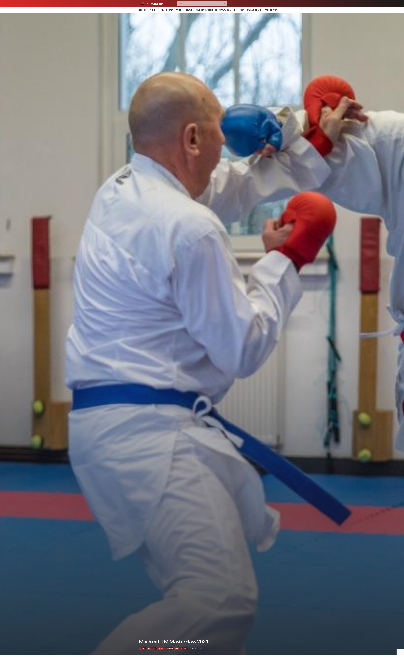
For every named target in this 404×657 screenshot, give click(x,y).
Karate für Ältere (180, 648)
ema (201, 648)
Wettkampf (152, 648)
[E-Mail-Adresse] (252, 4)
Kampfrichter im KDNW (166, 648)
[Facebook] (256, 4)
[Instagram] (259, 4)
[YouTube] (263, 4)
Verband (142, 648)
